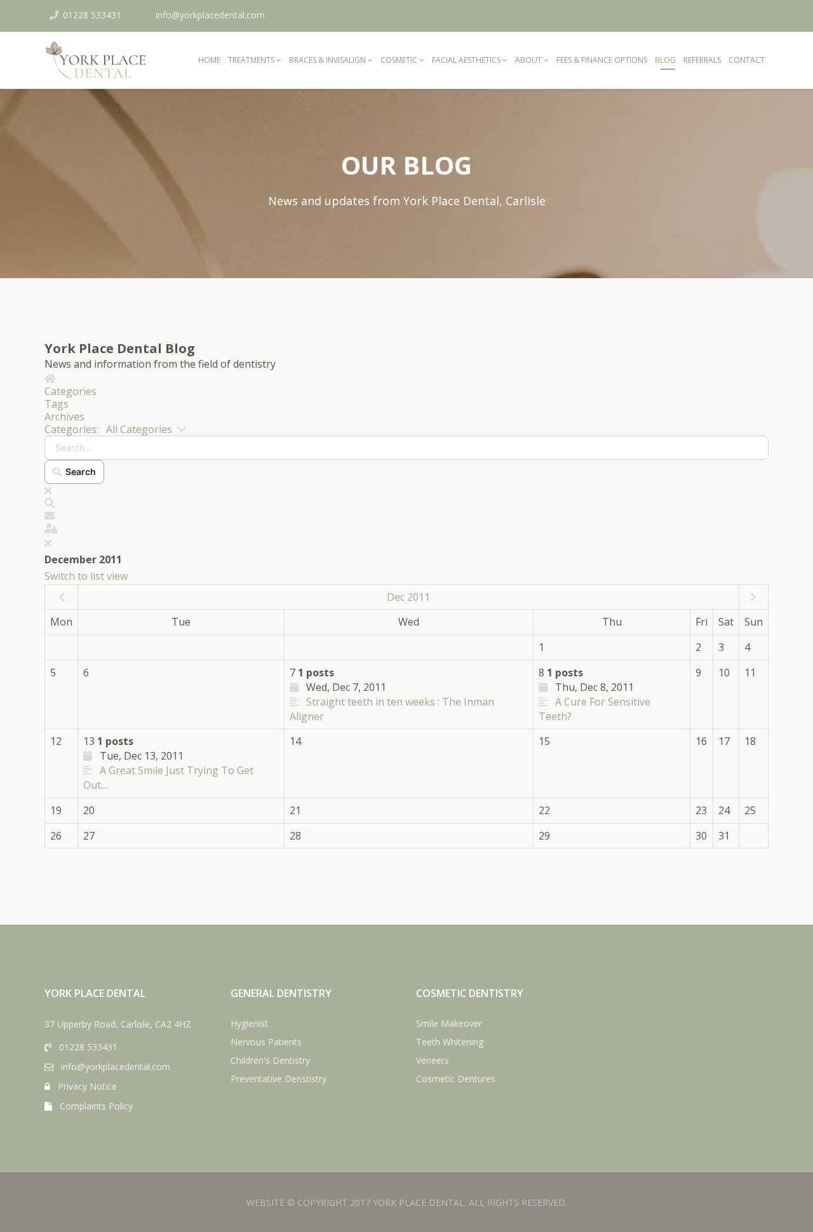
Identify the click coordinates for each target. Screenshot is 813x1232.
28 (295, 836)
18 (750, 741)
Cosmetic (398, 60)
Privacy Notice (87, 1086)
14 (295, 741)
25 (750, 810)
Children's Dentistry (270, 1060)
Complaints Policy (96, 1106)
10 (724, 673)
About (528, 60)
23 (701, 810)
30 (701, 836)
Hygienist (249, 1023)
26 (56, 836)
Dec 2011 (408, 597)
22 (544, 810)
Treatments (251, 60)
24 (724, 810)
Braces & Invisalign (327, 60)
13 (168, 763)
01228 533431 (92, 15)
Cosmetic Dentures (455, 1079)
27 (89, 836)
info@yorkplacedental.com (210, 15)
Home (209, 60)
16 (701, 741)
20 (89, 810)
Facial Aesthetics (466, 60)
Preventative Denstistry (278, 1079)
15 (544, 741)
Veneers (432, 1060)
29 (544, 836)
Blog (665, 60)
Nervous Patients (266, 1042)
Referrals (702, 60)
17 (724, 741)
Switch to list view (86, 576)
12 (56, 741)
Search (79, 471)
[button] (406, 503)
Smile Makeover (449, 1023)
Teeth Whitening (449, 1042)
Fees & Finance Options (601, 60)
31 (724, 836)
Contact (747, 60)
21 (295, 810)
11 (750, 673)
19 (56, 810)
